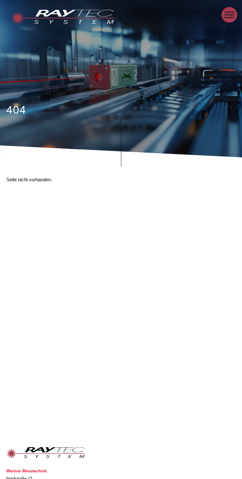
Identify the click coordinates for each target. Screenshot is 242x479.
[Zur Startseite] (62, 17)
